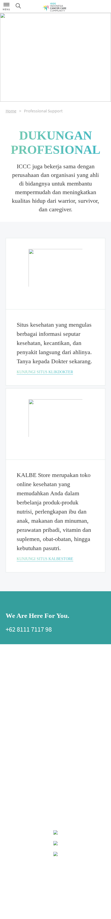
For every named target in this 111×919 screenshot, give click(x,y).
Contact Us (55, 865)
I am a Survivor (65, 717)
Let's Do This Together (75, 701)
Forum (60, 766)
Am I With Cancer (67, 669)
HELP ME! (63, 659)
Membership (14, 676)
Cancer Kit (62, 738)
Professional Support (20, 773)
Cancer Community (69, 773)
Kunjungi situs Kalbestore (45, 559)
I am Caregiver (65, 724)
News (9, 801)
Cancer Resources (22, 749)
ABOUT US (14, 659)
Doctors (11, 766)
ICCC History (14, 669)
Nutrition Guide (16, 711)
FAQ (58, 689)
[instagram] (42, 603)
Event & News (17, 784)
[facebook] (12, 603)
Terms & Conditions (55, 886)
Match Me (62, 759)
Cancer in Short (66, 676)
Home (11, 110)
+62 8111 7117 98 (29, 629)
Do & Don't (63, 683)
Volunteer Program (68, 731)
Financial (12, 724)
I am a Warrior (65, 711)
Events (10, 794)
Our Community (70, 749)
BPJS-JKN (12, 731)
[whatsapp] (27, 603)
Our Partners (14, 683)
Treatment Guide (17, 717)
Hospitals (12, 759)
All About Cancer (22, 701)
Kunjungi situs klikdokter (45, 372)
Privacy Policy (55, 876)
